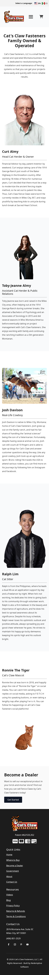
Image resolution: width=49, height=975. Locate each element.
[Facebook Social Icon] (8, 944)
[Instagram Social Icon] (15, 944)
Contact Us (11, 881)
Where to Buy (13, 860)
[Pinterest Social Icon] (21, 944)
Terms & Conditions (16, 916)
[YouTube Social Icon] (27, 944)
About (9, 876)
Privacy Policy (13, 905)
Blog (8, 900)
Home (9, 854)
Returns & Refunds (15, 911)
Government (12, 871)
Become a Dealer (14, 865)
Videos (9, 894)
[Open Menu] (31, 17)
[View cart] (41, 16)
